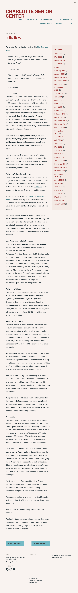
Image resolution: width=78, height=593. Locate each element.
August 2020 (59, 93)
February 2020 (60, 114)
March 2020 (58, 110)
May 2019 (58, 147)
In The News (15, 543)
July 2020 (58, 96)
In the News (39, 543)
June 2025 (58, 53)
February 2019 (60, 157)
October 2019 (59, 127)
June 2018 (58, 186)
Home (21, 19)
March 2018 (58, 197)
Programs (31, 19)
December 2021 (60, 60)
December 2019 (60, 120)
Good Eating (46, 19)
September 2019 (58, 132)
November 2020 (60, 80)
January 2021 (59, 74)
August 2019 (59, 136)
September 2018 (58, 175)
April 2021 (58, 63)
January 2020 (59, 117)
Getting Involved (62, 19)
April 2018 (58, 193)
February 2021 (60, 70)
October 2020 (59, 84)
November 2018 (60, 167)
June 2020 (58, 100)
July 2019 (58, 140)
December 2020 (60, 77)
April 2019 (58, 150)
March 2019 (58, 153)
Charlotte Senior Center (29, 13)
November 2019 (60, 124)
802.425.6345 (33, 583)
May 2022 (58, 57)
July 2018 (58, 183)
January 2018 (59, 203)
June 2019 (58, 143)
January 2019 (59, 160)
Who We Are (45, 24)
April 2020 (58, 107)
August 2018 (59, 180)
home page (38, 186)
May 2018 (58, 190)
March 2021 (58, 67)
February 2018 (60, 200)
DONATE (59, 24)
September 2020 (58, 88)
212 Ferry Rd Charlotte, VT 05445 (36, 579)
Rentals (69, 24)
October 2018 (59, 170)
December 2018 (60, 164)
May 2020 (58, 103)
